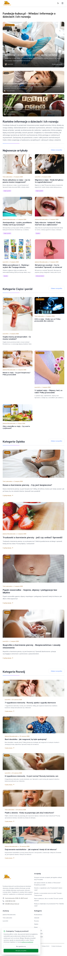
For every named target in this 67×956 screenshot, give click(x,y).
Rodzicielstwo (38, 914)
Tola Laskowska (7, 177)
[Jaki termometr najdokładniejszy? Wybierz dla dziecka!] (33, 82)
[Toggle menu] (62, 3)
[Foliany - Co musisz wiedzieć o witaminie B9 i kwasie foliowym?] (33, 105)
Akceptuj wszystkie (21, 950)
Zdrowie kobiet (10, 25)
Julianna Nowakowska (9, 219)
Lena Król (37, 177)
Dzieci (36, 927)
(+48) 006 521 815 (10, 901)
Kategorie (38, 911)
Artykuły (37, 874)
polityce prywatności (27, 942)
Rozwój (7, 682)
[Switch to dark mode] (58, 3)
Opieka (6, 73)
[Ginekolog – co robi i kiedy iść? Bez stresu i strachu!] (33, 44)
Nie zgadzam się (21, 946)
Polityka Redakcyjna (56, 946)
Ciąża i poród (7, 190)
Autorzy (6, 911)
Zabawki (36, 918)
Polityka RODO (45, 946)
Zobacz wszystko (56, 150)
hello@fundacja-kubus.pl (12, 904)
